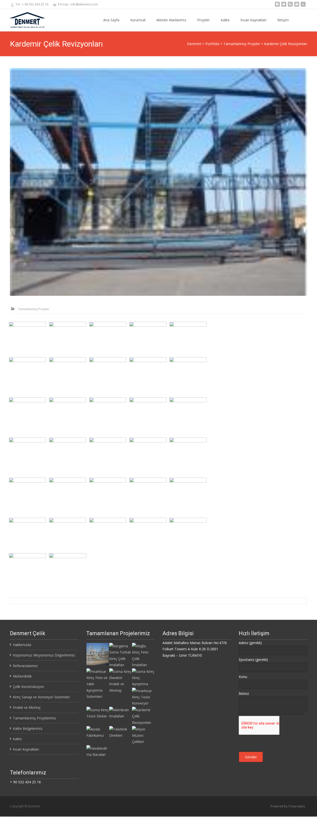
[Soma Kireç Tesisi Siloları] (97, 712)
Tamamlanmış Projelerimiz (34, 718)
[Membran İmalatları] (120, 712)
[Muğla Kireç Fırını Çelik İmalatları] (143, 655)
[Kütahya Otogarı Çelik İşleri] (97, 653)
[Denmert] (23, 19)
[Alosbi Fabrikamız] (97, 732)
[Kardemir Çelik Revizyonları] (158, 182)
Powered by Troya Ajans (288, 806)
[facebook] (277, 6)
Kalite (225, 20)
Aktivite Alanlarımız (171, 20)
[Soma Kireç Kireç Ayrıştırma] (143, 677)
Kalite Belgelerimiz (27, 728)
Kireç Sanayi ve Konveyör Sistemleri (41, 697)
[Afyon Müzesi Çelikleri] (143, 735)
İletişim (283, 20)
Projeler (203, 20)
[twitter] (283, 6)
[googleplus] (296, 6)
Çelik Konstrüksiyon (28, 686)
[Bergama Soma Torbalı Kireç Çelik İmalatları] (120, 655)
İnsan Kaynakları (253, 20)
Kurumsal (137, 20)
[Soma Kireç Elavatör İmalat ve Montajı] (120, 680)
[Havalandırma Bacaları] (97, 751)
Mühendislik (22, 676)
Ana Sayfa (111, 20)
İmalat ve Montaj (26, 707)
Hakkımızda (22, 644)
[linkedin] (303, 6)
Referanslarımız (25, 665)
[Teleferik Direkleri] (120, 732)
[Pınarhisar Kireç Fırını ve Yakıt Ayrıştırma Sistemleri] (97, 683)
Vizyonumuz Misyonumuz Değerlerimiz (44, 655)
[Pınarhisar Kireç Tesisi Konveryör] (143, 696)
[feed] (290, 6)
